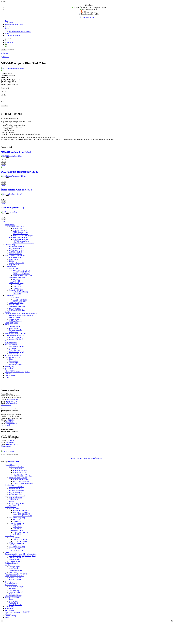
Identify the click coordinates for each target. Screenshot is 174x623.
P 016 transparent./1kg (12, 207)
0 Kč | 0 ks (4, 53)
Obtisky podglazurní (15, 321)
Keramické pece (10, 225)
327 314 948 (10, 440)
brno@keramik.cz (11, 424)
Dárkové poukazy (10, 375)
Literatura (8, 373)
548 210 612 (10, 420)
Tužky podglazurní (15, 319)
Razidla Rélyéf (13, 363)
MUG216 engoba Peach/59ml (16, 152)
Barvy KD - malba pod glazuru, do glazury (22, 315)
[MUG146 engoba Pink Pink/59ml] (87, 69)
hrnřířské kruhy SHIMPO (17, 250)
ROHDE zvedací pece (20, 230)
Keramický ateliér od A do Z (14, 24)
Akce (6, 21)
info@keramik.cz (11, 403)
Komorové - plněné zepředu (18, 237)
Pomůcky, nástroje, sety (12, 357)
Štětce (11, 359)
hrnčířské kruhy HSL (15, 252)
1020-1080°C (17, 281)
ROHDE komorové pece (21, 239)
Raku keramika (9, 370)
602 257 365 (9, 422)
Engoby (7, 324)
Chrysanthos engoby (15, 330)
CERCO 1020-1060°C (20, 299)
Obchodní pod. (9, 30)
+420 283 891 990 (12, 399)
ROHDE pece (17, 228)
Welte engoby (13, 332)
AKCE (7, 377)
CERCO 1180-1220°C (20, 301)
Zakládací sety (13, 353)
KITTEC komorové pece (21, 241)
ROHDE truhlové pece (20, 232)
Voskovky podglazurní (16, 317)
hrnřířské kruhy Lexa (15, 254)
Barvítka (7, 312)
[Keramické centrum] (87, 17)
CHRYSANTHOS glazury (17, 310)
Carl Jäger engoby (14, 326)
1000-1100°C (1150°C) (20, 292)
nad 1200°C (17, 279)
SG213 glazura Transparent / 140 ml (19, 171)
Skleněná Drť (9, 368)
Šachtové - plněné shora (16, 226)
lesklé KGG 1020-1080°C (21, 270)
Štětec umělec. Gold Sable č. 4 (16, 189)
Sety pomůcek (13, 361)
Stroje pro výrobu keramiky (13, 355)
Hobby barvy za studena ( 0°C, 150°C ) (17, 372)
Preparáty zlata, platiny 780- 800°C (16, 333)
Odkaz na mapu (6, 405)
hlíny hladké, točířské (15, 257)
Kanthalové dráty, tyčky (16, 352)
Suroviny (8, 341)
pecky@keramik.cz (12, 444)
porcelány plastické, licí (16, 263)
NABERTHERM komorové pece (23, 243)
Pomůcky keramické (15, 364)
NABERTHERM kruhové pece (23, 235)
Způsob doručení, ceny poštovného (20, 32)
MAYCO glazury (14, 308)
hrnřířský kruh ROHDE (16, 246)
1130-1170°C (17, 284)
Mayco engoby (13, 328)
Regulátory (12, 348)
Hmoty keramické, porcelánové (15, 255)
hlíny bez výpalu (14, 265)
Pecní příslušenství (11, 344)
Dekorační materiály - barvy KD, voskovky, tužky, (21, 314)
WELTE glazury (14, 268)
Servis (7, 28)
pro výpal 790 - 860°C (16, 337)
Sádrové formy (9, 366)
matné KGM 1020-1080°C (21, 272)
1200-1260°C (17, 286)
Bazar (11, 22)
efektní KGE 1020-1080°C (21, 274)
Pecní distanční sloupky (16, 346)
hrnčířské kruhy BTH (16, 248)
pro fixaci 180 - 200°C (16, 339)
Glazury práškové (10, 266)
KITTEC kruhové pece (20, 234)
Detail (3, 165)
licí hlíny (11, 261)
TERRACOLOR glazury (17, 277)
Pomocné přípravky (11, 343)
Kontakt (7, 33)
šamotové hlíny (14, 259)
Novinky (7, 26)
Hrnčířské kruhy (10, 245)
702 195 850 (9, 442)
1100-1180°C (17, 294)
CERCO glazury (14, 297)
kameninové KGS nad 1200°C (22, 275)
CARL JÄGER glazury (16, 283)
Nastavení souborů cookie (79, 458)
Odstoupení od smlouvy (12, 35)
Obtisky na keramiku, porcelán (14, 335)
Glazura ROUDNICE (16, 290)
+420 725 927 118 (11, 401)
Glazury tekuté (9, 295)
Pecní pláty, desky (14, 350)
